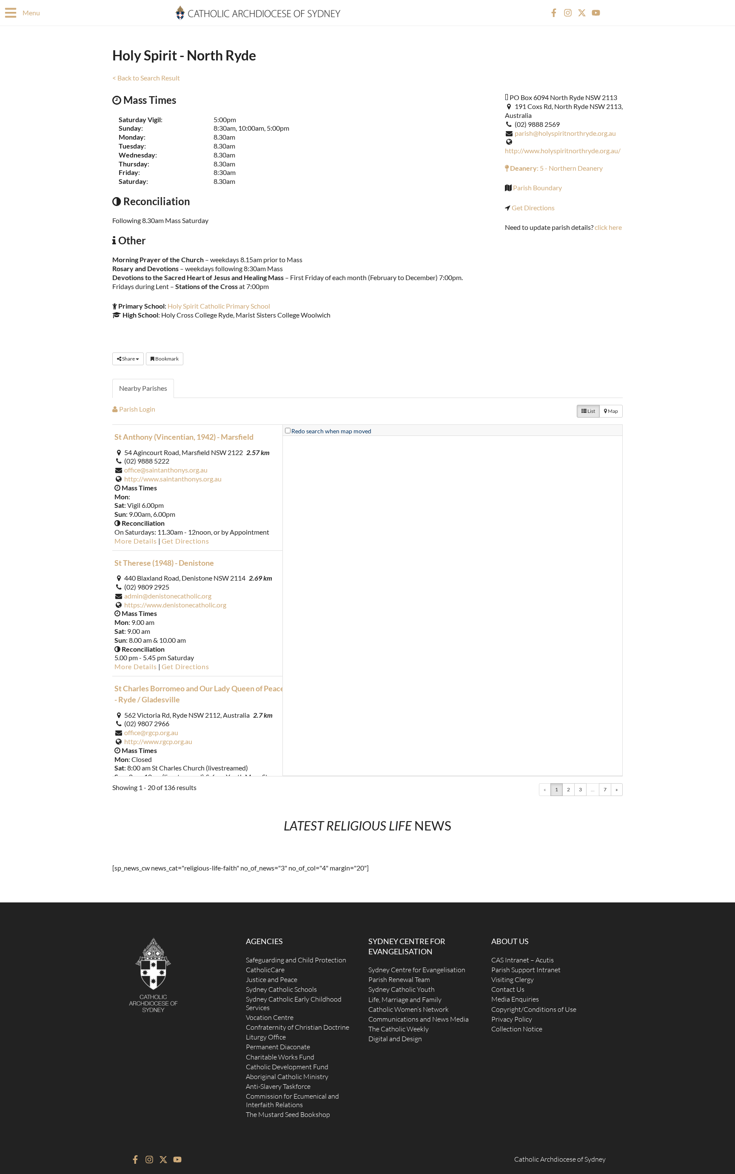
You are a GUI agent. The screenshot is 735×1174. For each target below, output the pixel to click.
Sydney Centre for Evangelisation (416, 969)
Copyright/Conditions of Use (533, 1009)
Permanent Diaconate (278, 1046)
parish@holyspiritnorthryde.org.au (565, 133)
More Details (135, 541)
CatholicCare (265, 969)
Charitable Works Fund (280, 1057)
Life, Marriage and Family (405, 999)
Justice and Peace (271, 979)
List (591, 411)
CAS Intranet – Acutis (522, 960)
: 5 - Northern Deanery (556, 168)
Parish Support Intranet (526, 969)
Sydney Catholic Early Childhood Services (294, 1003)
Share (128, 358)
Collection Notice (516, 1029)
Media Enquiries (515, 999)
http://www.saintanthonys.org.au (173, 479)
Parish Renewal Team (399, 979)
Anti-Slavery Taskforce (278, 1086)
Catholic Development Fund (287, 1066)
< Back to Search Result (146, 78)
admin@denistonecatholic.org (167, 596)
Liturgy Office (266, 1037)
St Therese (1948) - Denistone (164, 562)
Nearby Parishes (143, 388)
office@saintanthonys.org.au (166, 470)
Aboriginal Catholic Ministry (287, 1076)
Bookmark (166, 358)
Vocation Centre (269, 1017)
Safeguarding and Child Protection (296, 960)
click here (608, 227)
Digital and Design (395, 1038)
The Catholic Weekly (398, 1029)
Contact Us (507, 989)
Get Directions (533, 207)
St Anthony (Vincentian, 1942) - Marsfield (184, 436)
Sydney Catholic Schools (281, 989)
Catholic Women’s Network (408, 1009)
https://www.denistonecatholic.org (175, 605)
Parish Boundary (537, 187)
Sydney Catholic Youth (401, 989)
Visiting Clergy (512, 979)
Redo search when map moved (331, 431)
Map (612, 411)
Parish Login (136, 409)
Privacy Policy (511, 1019)
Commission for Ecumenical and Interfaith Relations (292, 1100)
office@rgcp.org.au (151, 732)
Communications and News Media (418, 1019)
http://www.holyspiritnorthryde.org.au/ (563, 150)
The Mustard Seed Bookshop (288, 1114)
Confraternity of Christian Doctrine (297, 1027)
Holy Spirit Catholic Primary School (219, 306)
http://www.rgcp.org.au (158, 741)
